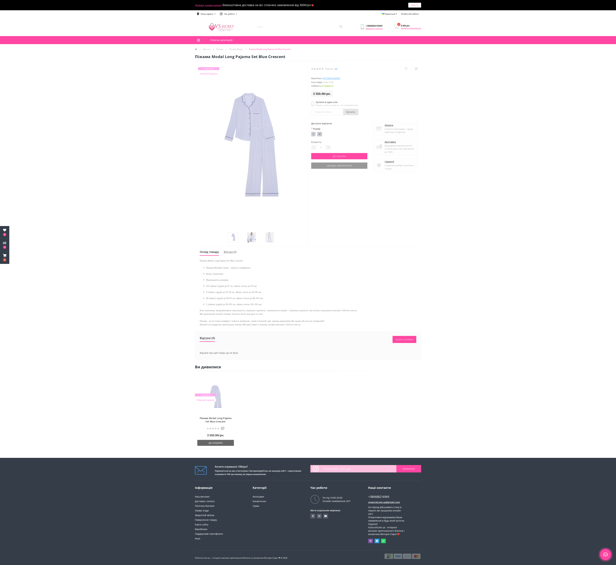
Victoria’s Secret (331, 78)
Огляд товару (209, 252)
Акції (197, 538)
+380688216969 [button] (378, 497)
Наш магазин (202, 496)
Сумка (256, 505)
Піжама (219, 49)
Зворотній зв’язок (204, 515)
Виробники (201, 529)
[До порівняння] (232, 383)
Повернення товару (206, 519)
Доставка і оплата (205, 501)
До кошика (339, 156)
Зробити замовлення (411, 28)
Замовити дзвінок (374, 28)
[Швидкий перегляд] (232, 388)
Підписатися (409, 468)
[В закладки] (232, 378)
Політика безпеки (204, 505)
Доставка (390, 141)
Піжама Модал (236, 49)
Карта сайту (201, 524)
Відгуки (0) (230, 252)
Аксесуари (258, 496)
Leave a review (404, 339)
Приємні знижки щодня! (208, 5)
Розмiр (315, 128)
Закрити (415, 5)
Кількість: (316, 142)
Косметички (259, 501)
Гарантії (389, 161)
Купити (350, 112)
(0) (336, 68)
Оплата (389, 125)
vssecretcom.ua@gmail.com (384, 502)
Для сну (206, 49)
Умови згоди (202, 510)
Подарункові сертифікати (209, 533)
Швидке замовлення (339, 165)
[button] (206, 14)
